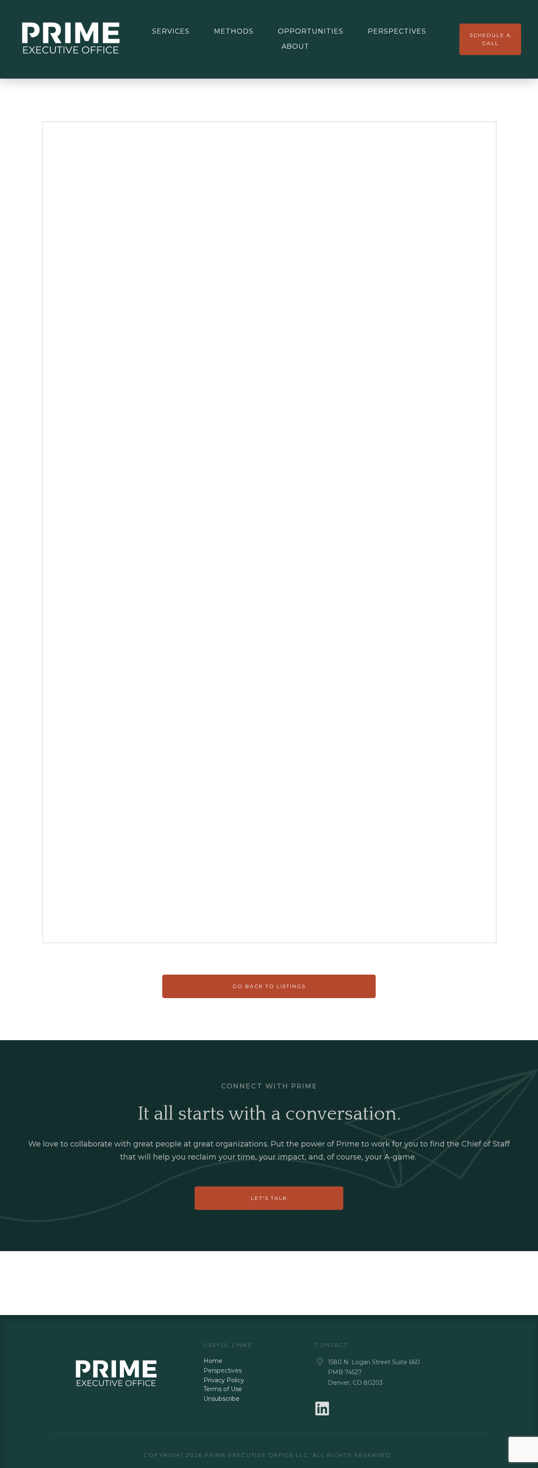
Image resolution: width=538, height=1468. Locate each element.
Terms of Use (222, 1389)
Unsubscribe (221, 1398)
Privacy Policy (223, 1380)
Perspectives (222, 1370)
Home (212, 1361)
